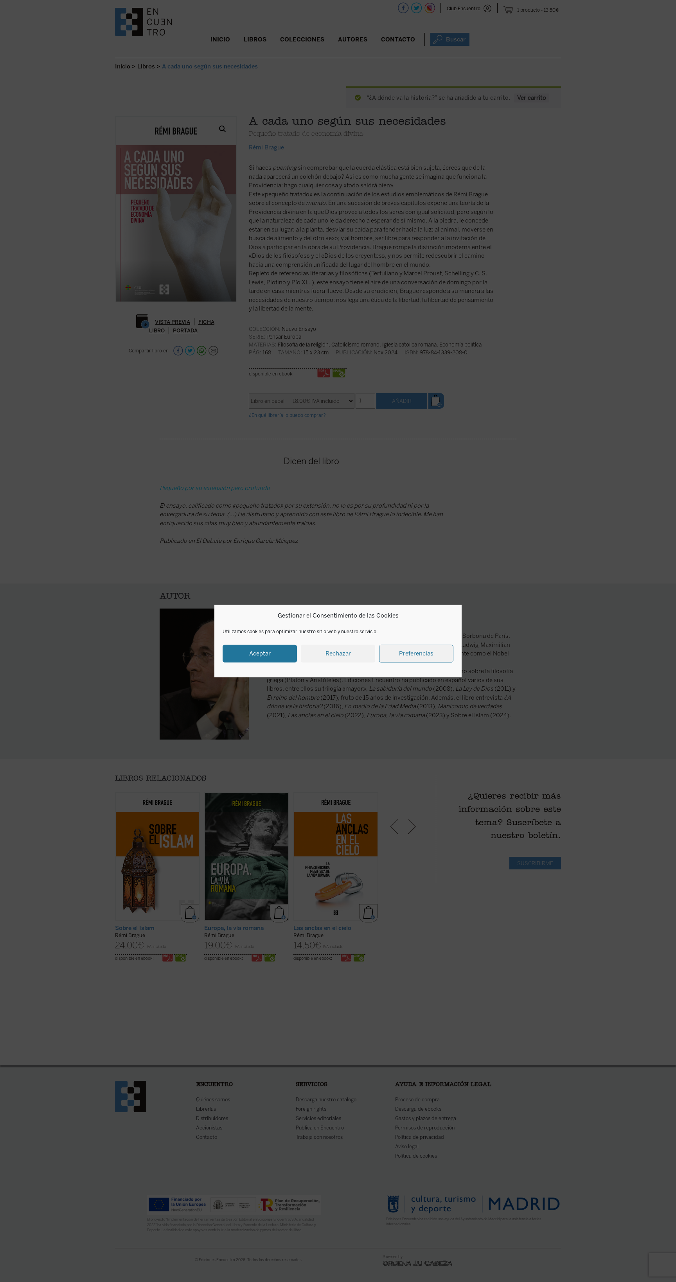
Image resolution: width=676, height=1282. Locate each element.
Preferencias (416, 653)
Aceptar (260, 653)
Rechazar (338, 653)
